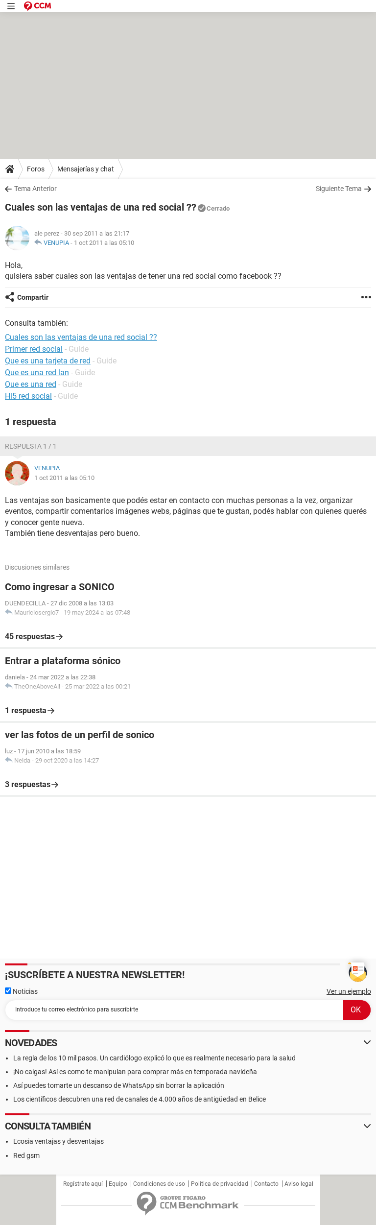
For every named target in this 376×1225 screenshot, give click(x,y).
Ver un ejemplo (349, 991)
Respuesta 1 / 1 (31, 446)
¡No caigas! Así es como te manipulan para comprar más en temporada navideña (135, 1072)
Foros (36, 169)
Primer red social (34, 349)
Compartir (32, 297)
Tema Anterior (35, 188)
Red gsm (26, 1155)
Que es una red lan (37, 372)
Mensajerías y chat (85, 169)
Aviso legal (298, 1183)
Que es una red (30, 384)
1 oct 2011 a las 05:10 (104, 242)
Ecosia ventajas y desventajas (58, 1141)
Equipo (118, 1183)
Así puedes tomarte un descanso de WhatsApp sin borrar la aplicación (118, 1085)
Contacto (266, 1183)
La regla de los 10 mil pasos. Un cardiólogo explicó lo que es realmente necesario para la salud (154, 1058)
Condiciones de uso (159, 1183)
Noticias (24, 991)
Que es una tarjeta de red (48, 360)
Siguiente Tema (339, 188)
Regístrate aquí (83, 1183)
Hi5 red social (28, 396)
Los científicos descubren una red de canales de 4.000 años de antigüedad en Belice (139, 1099)
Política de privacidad (219, 1183)
